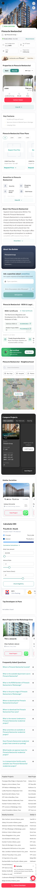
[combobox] (20, 367)
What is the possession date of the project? (16, 289)
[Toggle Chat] (33, 878)
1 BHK (12, 138)
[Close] (33, 866)
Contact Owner (18, 100)
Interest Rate (7, 560)
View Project (13, 513)
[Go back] (3, 3)
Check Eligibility (18, 584)
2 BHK (19, 138)
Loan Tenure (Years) (9, 571)
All (5, 138)
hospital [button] (21, 373)
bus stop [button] (9, 373)
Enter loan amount (8, 549)
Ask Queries (19, 295)
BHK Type (28, 70)
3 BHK (27, 138)
